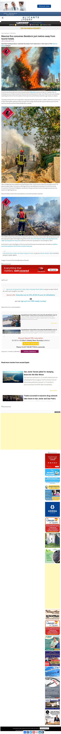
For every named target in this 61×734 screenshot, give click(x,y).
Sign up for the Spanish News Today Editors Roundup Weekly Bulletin (25, 292)
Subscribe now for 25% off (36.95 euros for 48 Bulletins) (35, 298)
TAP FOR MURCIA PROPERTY (30, 31)
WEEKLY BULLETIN (10, 17)
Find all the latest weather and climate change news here (18, 256)
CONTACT (5, 16)
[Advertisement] (31, 434)
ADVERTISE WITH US (13, 16)
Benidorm (33, 95)
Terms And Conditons (19, 733)
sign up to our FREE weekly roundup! (33, 304)
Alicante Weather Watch (46, 256)
